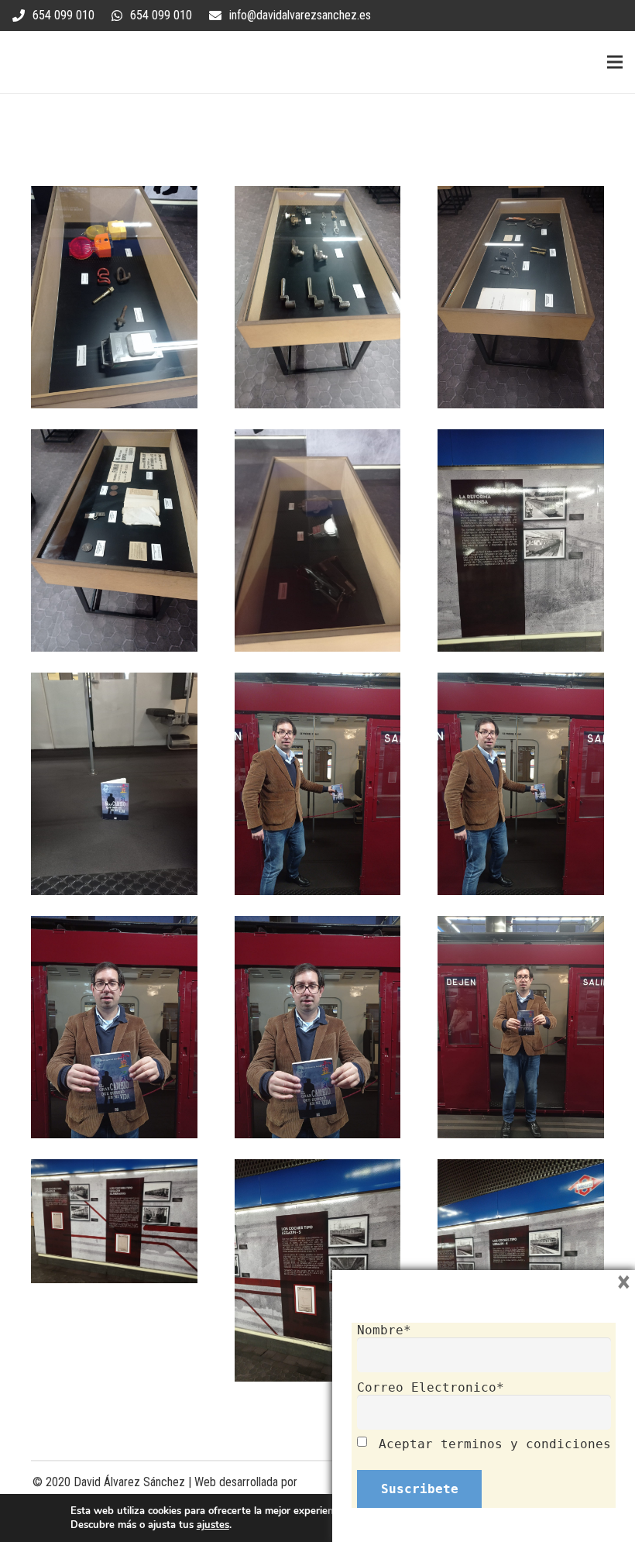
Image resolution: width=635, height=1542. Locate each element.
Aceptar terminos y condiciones (495, 1444)
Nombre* (384, 1330)
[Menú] (615, 62)
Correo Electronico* (430, 1387)
